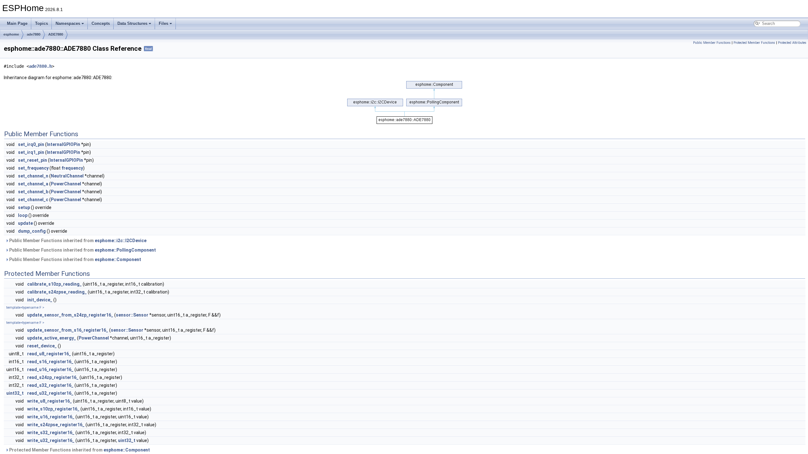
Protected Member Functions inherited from (79, 449)
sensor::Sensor (132, 314)
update (25, 223)
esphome (11, 34)
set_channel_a (33, 183)
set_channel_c (33, 199)
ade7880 (33, 34)
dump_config (32, 231)
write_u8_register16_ (49, 401)
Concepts (101, 23)
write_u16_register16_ (50, 416)
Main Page (17, 23)
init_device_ (39, 299)
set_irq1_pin (31, 152)
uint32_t (15, 393)
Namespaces (68, 23)
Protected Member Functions (754, 43)
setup (24, 207)
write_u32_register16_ (50, 440)
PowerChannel (66, 183)
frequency (72, 168)
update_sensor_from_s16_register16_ (67, 330)
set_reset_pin (32, 160)
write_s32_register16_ (50, 432)
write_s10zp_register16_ (53, 408)
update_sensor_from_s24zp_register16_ (70, 314)
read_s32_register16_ (50, 385)
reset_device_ (42, 345)
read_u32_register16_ (50, 393)
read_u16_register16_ (50, 369)
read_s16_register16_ (50, 361)
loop (22, 215)
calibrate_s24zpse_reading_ (57, 291)
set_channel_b (33, 191)
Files (163, 23)
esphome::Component (118, 259)
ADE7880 (55, 34)
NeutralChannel (67, 175)
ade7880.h (40, 66)
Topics (41, 23)
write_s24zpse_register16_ (56, 424)
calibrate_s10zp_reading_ (54, 284)
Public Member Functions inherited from (77, 240)
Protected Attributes (792, 43)
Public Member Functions (712, 43)
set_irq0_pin (31, 144)
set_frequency (33, 168)
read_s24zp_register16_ (53, 377)
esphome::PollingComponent (125, 250)
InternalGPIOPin (63, 144)
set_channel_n (33, 175)
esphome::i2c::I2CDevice (120, 240)
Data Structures (132, 23)
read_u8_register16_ (49, 353)
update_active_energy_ (51, 337)
